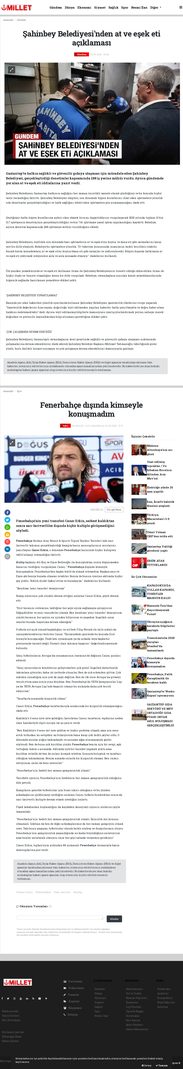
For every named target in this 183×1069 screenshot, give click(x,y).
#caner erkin (24, 892)
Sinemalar (133, 1015)
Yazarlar (73, 994)
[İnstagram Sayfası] (15, 998)
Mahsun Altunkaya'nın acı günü (159, 450)
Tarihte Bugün (135, 1011)
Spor (124, 7)
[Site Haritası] (41, 998)
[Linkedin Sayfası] (28, 998)
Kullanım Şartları (13, 1032)
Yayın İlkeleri (10, 1015)
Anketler (163, 993)
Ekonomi (84, 7)
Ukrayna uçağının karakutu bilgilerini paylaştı (161, 626)
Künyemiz (75, 1008)
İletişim (72, 1014)
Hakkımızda (10, 1011)
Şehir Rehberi (134, 1024)
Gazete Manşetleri (137, 1029)
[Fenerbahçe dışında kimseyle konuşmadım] (63, 469)
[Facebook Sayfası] (3, 998)
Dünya (70, 7)
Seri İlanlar (133, 1020)
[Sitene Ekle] (47, 998)
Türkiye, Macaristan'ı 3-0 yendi (158, 519)
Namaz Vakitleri (136, 998)
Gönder (114, 918)
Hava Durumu (134, 989)
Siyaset (100, 7)
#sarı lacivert (62, 892)
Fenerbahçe (72, 550)
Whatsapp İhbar (12, 1036)
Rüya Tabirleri (166, 1002)
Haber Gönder (10, 1041)
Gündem (56, 7)
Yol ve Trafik (134, 993)
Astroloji (162, 1007)
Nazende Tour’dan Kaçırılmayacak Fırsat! (159, 610)
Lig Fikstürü (133, 1007)
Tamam (163, 1065)
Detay (148, 1065)
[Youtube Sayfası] (22, 998)
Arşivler (73, 1001)
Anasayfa (8, 19)
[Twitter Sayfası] (9, 998)
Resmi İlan (139, 7)
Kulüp (20, 562)
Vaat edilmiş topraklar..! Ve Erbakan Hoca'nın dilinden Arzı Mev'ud (159, 470)
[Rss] (34, 998)
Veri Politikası (11, 1020)
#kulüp (77, 892)
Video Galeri (76, 988)
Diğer (154, 7)
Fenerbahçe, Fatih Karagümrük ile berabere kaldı (159, 678)
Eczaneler (132, 1002)
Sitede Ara (163, 989)
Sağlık (113, 7)
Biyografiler (165, 998)
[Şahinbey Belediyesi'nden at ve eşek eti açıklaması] (92, 113)
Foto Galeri (75, 981)
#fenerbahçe (43, 892)
